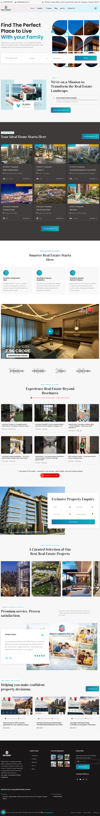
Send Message (50, 425)
